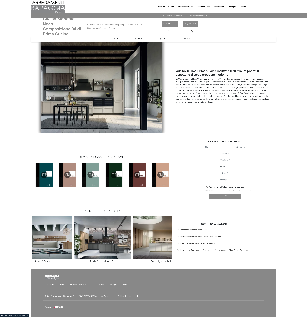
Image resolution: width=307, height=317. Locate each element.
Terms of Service (244, 190)
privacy (241, 187)
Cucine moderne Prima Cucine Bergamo (231, 250)
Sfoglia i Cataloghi (190, 24)
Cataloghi (232, 7)
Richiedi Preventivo (169, 24)
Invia (225, 196)
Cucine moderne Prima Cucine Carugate (193, 250)
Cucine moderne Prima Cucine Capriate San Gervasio (199, 236)
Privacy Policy (233, 190)
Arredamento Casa (185, 7)
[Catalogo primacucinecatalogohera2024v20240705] (137, 174)
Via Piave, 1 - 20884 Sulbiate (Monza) (116, 296)
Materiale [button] (139, 38)
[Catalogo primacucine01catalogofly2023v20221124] (44, 174)
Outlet (124, 284)
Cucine (171, 7)
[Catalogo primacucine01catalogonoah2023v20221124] (67, 174)
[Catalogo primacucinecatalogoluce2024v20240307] (160, 174)
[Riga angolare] (169, 32)
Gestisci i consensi (21, 315)
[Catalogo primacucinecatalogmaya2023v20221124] (90, 174)
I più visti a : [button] (187, 38)
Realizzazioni (219, 7)
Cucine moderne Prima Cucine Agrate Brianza (196, 243)
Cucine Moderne (181, 16)
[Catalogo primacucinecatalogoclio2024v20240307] (114, 174)
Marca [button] (116, 38)
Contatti (243, 7)
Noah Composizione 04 (198, 16)
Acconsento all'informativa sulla (226, 187)
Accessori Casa (203, 7)
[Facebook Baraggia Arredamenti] (137, 296)
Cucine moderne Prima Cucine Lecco (192, 230)
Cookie (10, 315)
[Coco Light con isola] (190, 32)
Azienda (161, 7)
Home (163, 16)
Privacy (3, 315)
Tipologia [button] (163, 38)
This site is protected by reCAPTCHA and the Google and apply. (226, 190)
